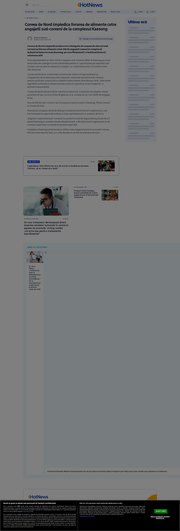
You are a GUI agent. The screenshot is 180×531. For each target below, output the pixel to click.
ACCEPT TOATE (161, 511)
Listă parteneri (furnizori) (86, 516)
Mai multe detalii (28, 511)
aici (36, 521)
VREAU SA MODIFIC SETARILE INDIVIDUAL (160, 517)
